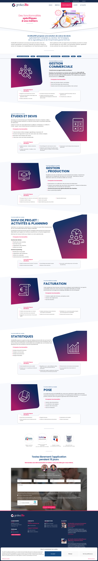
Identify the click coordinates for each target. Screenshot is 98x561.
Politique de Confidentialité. (52, 499)
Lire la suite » (71, 534)
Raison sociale (69, 478)
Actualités (83, 5)
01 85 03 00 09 (32, 530)
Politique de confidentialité (51, 526)
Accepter (53, 553)
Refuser (70, 553)
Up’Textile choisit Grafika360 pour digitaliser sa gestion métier (77, 539)
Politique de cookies (6, 558)
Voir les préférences (88, 553)
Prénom (19, 478)
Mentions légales (49, 523)
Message (19, 483)
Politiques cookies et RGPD (51, 525)
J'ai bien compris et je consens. (25, 495)
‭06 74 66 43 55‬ (32, 525)
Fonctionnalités (66, 5)
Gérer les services (91, 558)
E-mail (51, 478)
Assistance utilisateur (33, 531)
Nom (35, 478)
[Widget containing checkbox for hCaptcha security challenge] (27, 502)
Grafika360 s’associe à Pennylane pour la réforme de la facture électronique (77, 525)
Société (75, 5)
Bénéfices (57, 5)
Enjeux (50, 5)
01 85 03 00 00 (15, 532)
